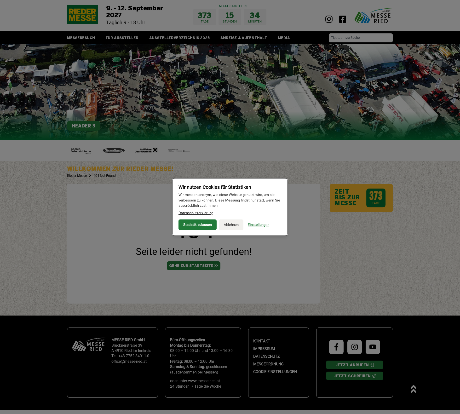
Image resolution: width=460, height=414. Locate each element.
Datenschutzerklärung (195, 213)
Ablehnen (231, 225)
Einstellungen (258, 225)
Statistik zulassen (197, 225)
